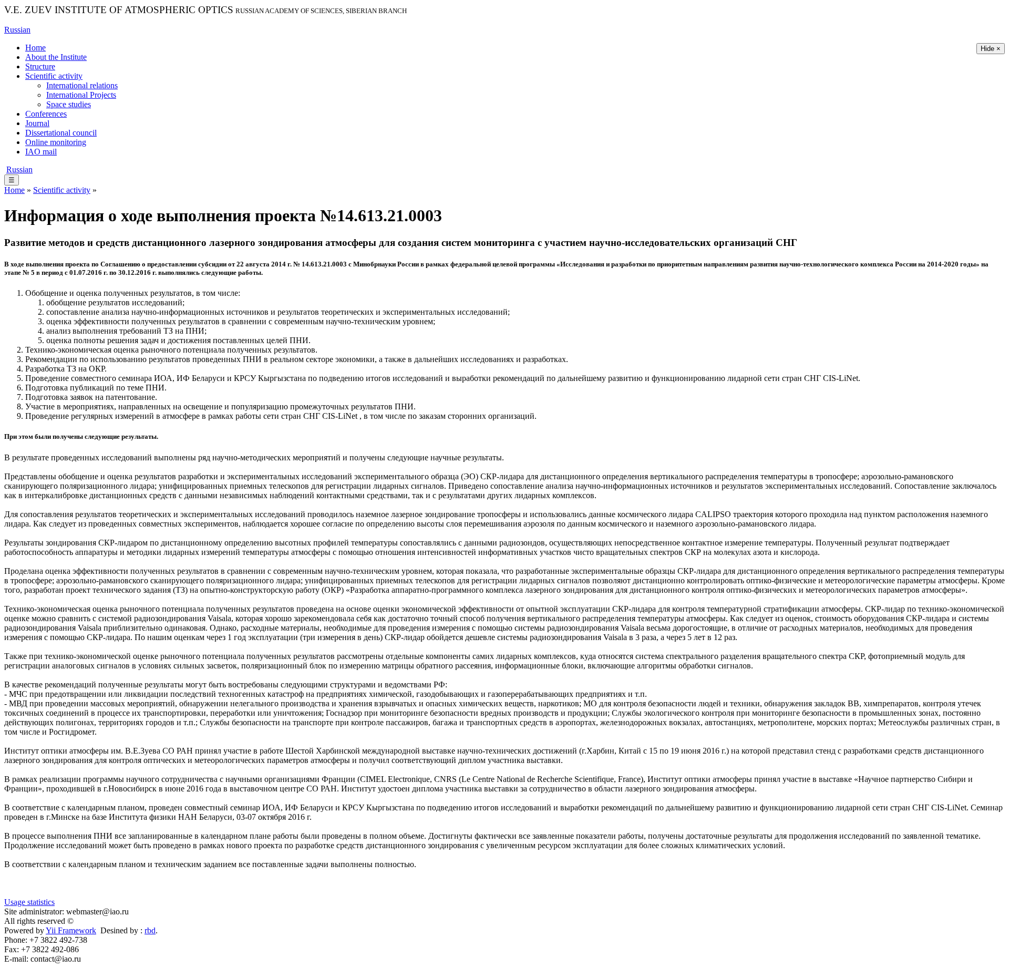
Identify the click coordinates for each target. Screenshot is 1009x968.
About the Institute (56, 57)
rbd (150, 930)
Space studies (68, 104)
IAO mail (41, 151)
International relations (82, 85)
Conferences (46, 113)
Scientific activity (54, 75)
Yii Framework (71, 930)
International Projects (81, 94)
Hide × (991, 49)
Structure (40, 66)
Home (35, 47)
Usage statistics (29, 902)
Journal (37, 123)
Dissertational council (61, 132)
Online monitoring (55, 142)
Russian (17, 29)
